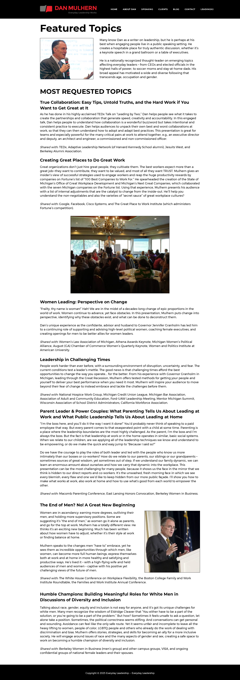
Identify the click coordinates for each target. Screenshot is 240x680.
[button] (147, 9)
